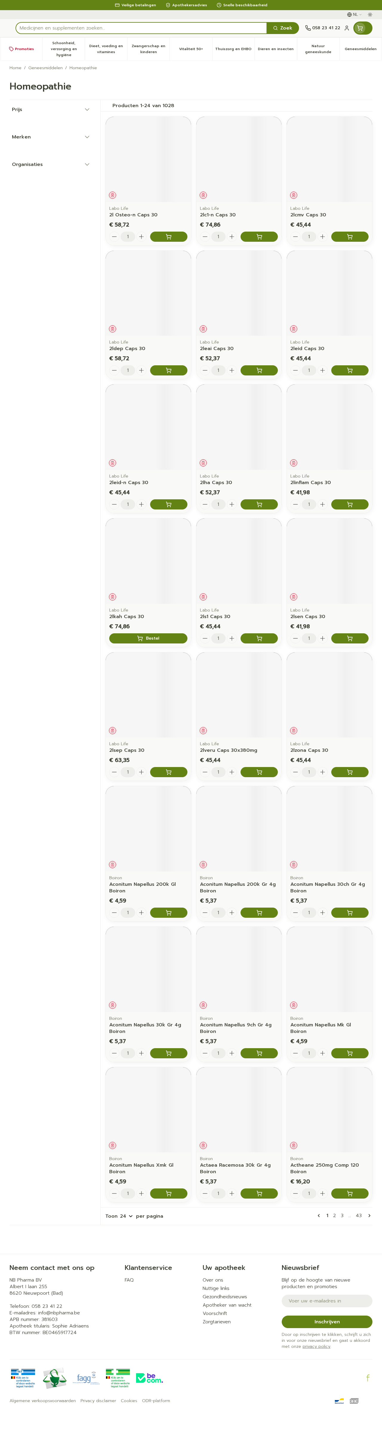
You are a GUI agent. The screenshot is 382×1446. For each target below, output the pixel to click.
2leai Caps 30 (217, 348)
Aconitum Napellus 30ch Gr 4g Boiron (327, 887)
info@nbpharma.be (59, 1312)
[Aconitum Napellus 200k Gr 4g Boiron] (239, 828)
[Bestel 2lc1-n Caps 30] (259, 237)
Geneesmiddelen (45, 68)
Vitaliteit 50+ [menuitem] (195, 50)
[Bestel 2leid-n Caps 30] (168, 504)
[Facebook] (367, 1377)
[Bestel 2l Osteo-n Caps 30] (168, 237)
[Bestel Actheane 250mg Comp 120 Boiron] (350, 1193)
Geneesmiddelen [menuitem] (363, 50)
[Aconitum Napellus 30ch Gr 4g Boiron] (329, 828)
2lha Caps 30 (216, 482)
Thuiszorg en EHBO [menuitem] (235, 50)
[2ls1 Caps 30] (239, 561)
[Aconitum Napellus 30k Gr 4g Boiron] (148, 969)
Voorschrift (215, 1313)
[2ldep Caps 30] (148, 293)
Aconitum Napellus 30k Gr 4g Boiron (145, 1028)
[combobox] (141, 28)
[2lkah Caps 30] (148, 561)
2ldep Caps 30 (127, 348)
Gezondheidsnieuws (225, 1296)
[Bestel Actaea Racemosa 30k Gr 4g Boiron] (259, 1193)
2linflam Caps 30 (310, 482)
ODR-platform (156, 1401)
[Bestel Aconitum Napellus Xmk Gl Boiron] (168, 1193)
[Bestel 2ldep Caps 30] (168, 370)
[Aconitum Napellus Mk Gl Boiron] (329, 969)
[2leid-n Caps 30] (148, 427)
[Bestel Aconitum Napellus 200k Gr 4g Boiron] (259, 913)
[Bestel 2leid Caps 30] (350, 370)
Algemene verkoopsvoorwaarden (43, 1401)
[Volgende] (368, 1215)
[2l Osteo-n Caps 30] (148, 159)
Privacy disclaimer (98, 1401)
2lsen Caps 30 (307, 616)
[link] (320, 1215)
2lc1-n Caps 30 (218, 214)
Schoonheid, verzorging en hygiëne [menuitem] (68, 49)
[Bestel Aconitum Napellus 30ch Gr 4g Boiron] (350, 913)
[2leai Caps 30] (239, 293)
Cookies (129, 1401)
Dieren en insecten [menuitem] (277, 50)
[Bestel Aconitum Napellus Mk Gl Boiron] (350, 1053)
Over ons (213, 1280)
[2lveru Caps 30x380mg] (239, 695)
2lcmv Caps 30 (308, 214)
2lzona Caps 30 (309, 750)
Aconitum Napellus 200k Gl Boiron (142, 887)
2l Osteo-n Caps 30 (133, 214)
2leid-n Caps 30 (128, 482)
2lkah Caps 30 (126, 616)
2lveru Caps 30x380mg (228, 750)
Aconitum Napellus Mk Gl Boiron (320, 1028)
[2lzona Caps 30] (329, 695)
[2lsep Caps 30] (148, 695)
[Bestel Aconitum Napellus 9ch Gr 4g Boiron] (259, 1053)
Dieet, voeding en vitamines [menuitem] (108, 49)
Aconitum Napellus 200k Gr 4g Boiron (238, 887)
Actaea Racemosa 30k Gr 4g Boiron (235, 1168)
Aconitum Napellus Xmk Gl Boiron (141, 1168)
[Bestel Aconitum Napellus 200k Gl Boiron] (168, 913)
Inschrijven (327, 1321)
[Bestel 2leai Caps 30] (259, 370)
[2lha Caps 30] (239, 427)
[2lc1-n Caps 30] (239, 159)
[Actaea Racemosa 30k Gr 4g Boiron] (239, 1110)
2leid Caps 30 (307, 348)
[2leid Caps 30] (329, 293)
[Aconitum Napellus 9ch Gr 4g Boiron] (239, 969)
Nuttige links (216, 1288)
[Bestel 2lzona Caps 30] (350, 772)
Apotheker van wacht (227, 1305)
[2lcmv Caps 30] (329, 159)
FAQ (129, 1280)
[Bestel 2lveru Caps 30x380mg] (259, 772)
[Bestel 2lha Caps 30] (259, 504)
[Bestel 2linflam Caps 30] (350, 504)
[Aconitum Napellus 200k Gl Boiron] (148, 828)
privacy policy (316, 1346)
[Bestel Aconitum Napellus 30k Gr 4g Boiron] (168, 1053)
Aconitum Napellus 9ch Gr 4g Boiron (236, 1028)
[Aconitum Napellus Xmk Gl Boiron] (148, 1110)
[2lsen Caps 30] (329, 561)
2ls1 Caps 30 (215, 616)
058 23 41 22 (47, 1306)
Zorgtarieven (217, 1322)
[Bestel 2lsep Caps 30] (168, 772)
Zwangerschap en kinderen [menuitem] (151, 49)
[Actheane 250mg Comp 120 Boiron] (329, 1110)
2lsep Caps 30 (126, 750)
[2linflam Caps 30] (329, 427)
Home (15, 68)
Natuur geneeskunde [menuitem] (322, 49)
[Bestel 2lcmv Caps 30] (350, 237)
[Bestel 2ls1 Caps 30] (259, 638)
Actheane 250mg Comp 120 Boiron (324, 1168)
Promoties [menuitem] (24, 49)
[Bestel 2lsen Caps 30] (350, 638)
